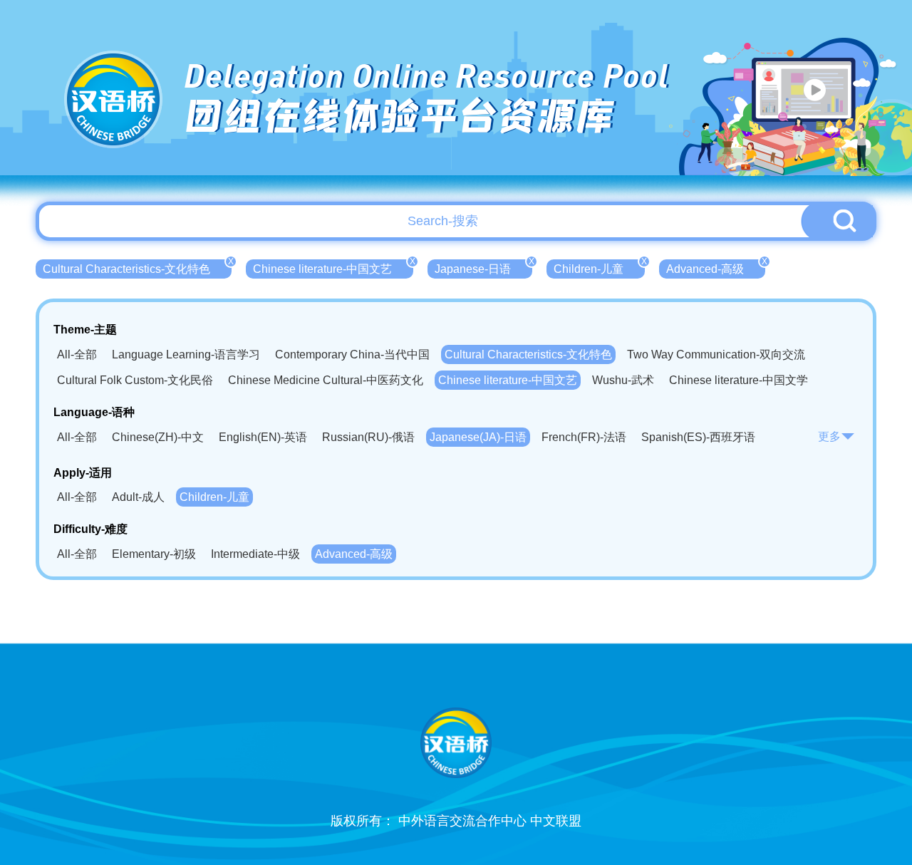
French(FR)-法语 (584, 437)
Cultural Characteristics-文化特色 (137, 267)
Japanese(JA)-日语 (478, 437)
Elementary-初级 (154, 554)
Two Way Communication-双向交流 (716, 354)
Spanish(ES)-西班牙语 (698, 437)
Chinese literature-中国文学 (738, 380)
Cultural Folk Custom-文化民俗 (135, 380)
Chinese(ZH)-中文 (158, 437)
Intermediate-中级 (255, 554)
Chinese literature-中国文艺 (333, 267)
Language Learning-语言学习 (186, 354)
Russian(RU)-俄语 (368, 437)
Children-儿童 (599, 267)
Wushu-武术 (623, 380)
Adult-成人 (138, 497)
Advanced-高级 (715, 267)
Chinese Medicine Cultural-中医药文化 (325, 380)
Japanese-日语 (483, 267)
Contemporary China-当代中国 (352, 354)
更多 (829, 436)
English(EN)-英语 (263, 437)
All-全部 (77, 354)
